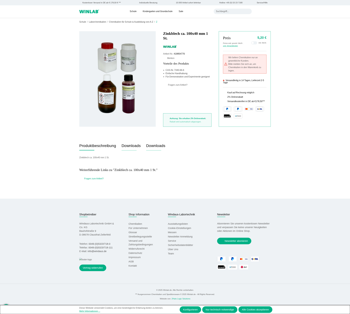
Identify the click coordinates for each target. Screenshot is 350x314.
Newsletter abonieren (236, 241)
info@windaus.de (97, 251)
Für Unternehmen (138, 228)
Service (172, 240)
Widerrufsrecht (137, 248)
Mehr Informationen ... (89, 311)
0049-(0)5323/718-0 (99, 243)
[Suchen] (249, 11)
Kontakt (133, 265)
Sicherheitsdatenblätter (180, 245)
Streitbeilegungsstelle (140, 236)
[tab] (97, 146)
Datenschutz (135, 253)
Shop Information (139, 214)
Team (171, 253)
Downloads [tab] (131, 146)
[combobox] (230, 11)
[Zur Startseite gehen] (89, 11)
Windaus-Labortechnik (181, 214)
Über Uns (173, 249)
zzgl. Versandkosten (230, 46)
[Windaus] (187, 46)
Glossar (133, 232)
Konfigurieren (190, 309)
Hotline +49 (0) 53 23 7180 (231, 3)
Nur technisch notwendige (220, 309)
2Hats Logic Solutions (181, 299)
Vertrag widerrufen (93, 267)
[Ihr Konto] (256, 11)
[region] (118, 79)
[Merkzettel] (263, 11)
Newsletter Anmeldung (180, 236)
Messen (172, 232)
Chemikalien (135, 223)
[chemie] (117, 79)
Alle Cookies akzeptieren (255, 309)
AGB (131, 261)
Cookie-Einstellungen (179, 228)
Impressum (135, 257)
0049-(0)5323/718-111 (100, 247)
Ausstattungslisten (178, 223)
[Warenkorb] (269, 11)
